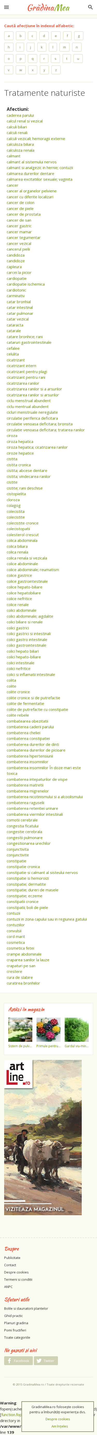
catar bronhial (19, 301)
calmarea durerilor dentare (30, 173)
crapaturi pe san (21, 965)
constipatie (16, 860)
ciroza (12, 435)
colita (11, 680)
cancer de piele (20, 208)
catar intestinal (20, 307)
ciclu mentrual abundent (28, 406)
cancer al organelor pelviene (32, 190)
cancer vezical (19, 243)
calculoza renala (20, 150)
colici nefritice (19, 668)
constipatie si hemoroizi (28, 878)
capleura (14, 266)
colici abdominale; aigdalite (30, 616)
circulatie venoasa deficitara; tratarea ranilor (46, 429)
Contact (10, 1265)
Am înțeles (59, 1426)
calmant (13, 155)
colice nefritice (19, 598)
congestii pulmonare (25, 837)
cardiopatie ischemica (26, 284)
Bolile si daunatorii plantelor (26, 1308)
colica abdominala (22, 540)
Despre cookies (16, 1272)
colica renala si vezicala (27, 557)
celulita (13, 353)
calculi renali (17, 132)
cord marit (16, 936)
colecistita (16, 511)
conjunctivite (18, 854)
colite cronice (18, 691)
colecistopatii (18, 528)
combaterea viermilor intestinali (35, 814)
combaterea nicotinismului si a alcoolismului (45, 796)
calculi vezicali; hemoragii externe (36, 138)
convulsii (14, 930)
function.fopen (13, 1414)
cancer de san (19, 220)
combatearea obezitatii (27, 721)
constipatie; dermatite (26, 884)
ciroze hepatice (20, 453)
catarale (14, 330)
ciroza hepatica (20, 441)
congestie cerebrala (24, 831)
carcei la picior (19, 272)
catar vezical (18, 319)
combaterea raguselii (25, 802)
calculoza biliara (20, 144)
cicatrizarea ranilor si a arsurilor (34, 388)
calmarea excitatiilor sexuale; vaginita (39, 179)
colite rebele (18, 715)
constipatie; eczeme (24, 895)
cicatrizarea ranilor (23, 383)
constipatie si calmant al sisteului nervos (42, 872)
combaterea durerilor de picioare (36, 750)
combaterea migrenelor (28, 790)
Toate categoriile (17, 1337)
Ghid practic (13, 1315)
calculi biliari (17, 126)
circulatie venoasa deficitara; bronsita (40, 423)
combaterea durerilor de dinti (33, 744)
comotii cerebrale (22, 819)
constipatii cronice (23, 901)
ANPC (8, 1286)
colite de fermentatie (25, 703)
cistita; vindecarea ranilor (29, 476)
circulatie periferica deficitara (32, 418)
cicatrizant (16, 359)
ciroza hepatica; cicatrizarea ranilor (37, 447)
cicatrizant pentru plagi (27, 371)
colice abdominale (22, 563)
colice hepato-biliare (24, 586)
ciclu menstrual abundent (29, 400)
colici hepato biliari (23, 651)
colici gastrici (18, 627)
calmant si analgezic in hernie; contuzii (40, 167)
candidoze (16, 260)
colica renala (17, 552)
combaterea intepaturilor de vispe (37, 779)
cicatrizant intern (21, 365)
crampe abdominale (24, 954)
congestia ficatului (23, 825)
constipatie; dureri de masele (32, 889)
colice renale (18, 604)
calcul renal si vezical (25, 120)
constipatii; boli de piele (27, 907)
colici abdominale (21, 610)
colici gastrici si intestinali (29, 633)
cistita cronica (19, 464)
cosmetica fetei (20, 948)
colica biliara (17, 546)
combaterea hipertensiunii (30, 756)
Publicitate (12, 1257)
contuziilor (16, 924)
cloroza (13, 499)
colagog (14, 505)
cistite (12, 482)
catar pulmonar (20, 313)
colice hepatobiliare (24, 592)
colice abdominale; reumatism (33, 569)
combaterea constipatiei (28, 738)
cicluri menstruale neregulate (32, 412)
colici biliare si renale (25, 621)
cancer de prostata (24, 214)
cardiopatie (17, 278)
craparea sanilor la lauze (28, 959)
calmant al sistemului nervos (32, 161)
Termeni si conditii (18, 1279)
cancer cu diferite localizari (30, 196)
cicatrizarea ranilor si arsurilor (33, 394)
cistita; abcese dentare (27, 470)
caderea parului (20, 115)
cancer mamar (19, 231)
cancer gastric (19, 225)
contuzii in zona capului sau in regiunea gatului (47, 919)
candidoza (16, 255)
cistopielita (16, 493)
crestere (14, 971)
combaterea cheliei (23, 732)
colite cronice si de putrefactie (33, 697)
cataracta (15, 324)
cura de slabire (20, 977)
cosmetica (16, 942)
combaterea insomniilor (27, 761)
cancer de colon (20, 202)
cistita (12, 458)
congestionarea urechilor (29, 843)
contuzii (13, 913)
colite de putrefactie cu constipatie (37, 709)
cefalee (13, 348)
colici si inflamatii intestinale (31, 674)
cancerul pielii (18, 249)
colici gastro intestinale (27, 639)
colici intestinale (20, 662)
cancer (12, 185)
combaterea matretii (25, 785)
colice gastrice (19, 575)
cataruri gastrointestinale (29, 342)
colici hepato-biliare (24, 656)
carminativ (16, 295)
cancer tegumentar (24, 237)
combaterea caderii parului (30, 726)
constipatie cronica (23, 866)
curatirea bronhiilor (23, 983)
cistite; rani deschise (25, 488)
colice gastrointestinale (27, 581)
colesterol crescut (23, 534)
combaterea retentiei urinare (32, 808)
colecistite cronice (23, 523)
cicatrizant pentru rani (26, 377)
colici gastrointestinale (26, 645)
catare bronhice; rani (25, 336)
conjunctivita (18, 849)
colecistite (16, 517)
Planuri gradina (16, 1323)
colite (11, 686)
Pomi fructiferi (15, 1330)
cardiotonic (16, 290)
